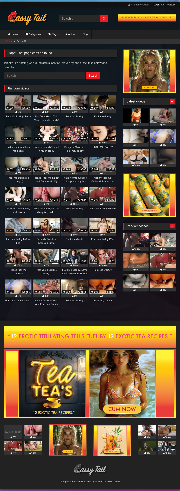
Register (170, 4)
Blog (85, 34)
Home (14, 34)
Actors (71, 34)
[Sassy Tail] (27, 18)
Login (156, 4)
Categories (35, 34)
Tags (54, 34)
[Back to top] (169, 480)
